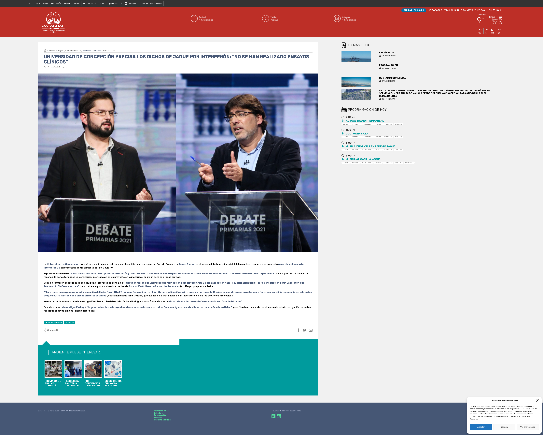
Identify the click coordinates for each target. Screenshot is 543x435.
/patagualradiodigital (206, 18)
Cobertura (158, 413)
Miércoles (366, 124)
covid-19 (92, 3)
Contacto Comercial (162, 420)
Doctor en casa (357, 133)
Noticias (99, 51)
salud (45, 3)
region (101, 3)
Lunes (345, 124)
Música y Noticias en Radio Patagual (371, 146)
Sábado (398, 124)
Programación (160, 415)
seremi (67, 3)
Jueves (378, 124)
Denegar (504, 427)
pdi (84, 3)
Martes (355, 124)
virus (37, 3)
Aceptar (481, 427)
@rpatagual (274, 18)
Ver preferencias (527, 427)
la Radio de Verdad (161, 411)
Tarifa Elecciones (414, 10)
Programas (134, 3)
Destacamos (88, 51)
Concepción (56, 3)
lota (31, 3)
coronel (76, 3)
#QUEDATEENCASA (114, 3)
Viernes (388, 124)
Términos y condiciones (152, 3)
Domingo (409, 162)
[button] (537, 400)
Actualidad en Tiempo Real (365, 120)
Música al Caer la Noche (363, 159)
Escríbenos (158, 417)
